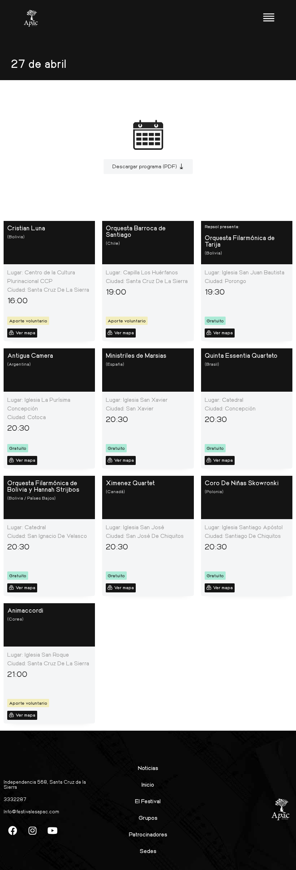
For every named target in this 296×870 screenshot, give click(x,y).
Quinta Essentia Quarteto (241, 355)
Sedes (148, 850)
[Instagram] (32, 830)
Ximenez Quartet (130, 483)
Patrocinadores (148, 834)
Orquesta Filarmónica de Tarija (240, 241)
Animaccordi (25, 610)
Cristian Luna (26, 228)
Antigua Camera (30, 355)
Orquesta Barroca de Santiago (136, 231)
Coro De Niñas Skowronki (242, 483)
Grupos (148, 817)
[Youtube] (52, 830)
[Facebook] (13, 830)
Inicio (148, 784)
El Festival (148, 800)
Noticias (148, 767)
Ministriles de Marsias (136, 355)
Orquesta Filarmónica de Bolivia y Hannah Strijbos (43, 486)
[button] (148, 166)
